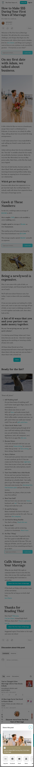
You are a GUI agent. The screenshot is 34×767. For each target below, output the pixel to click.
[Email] (19, 759)
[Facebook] (12, 759)
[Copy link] (5, 759)
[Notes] (26, 759)
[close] (30, 727)
